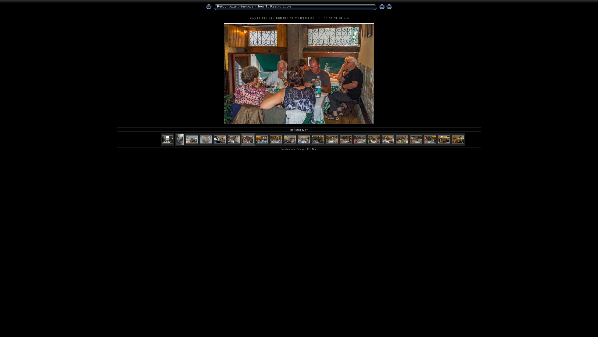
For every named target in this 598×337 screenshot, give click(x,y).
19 (335, 18)
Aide (314, 149)
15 (316, 18)
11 (296, 18)
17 (326, 18)
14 (311, 18)
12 (301, 18)
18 (330, 18)
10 (291, 18)
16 (321, 18)
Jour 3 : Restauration (274, 6)
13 (306, 18)
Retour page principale (235, 6)
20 (340, 18)
